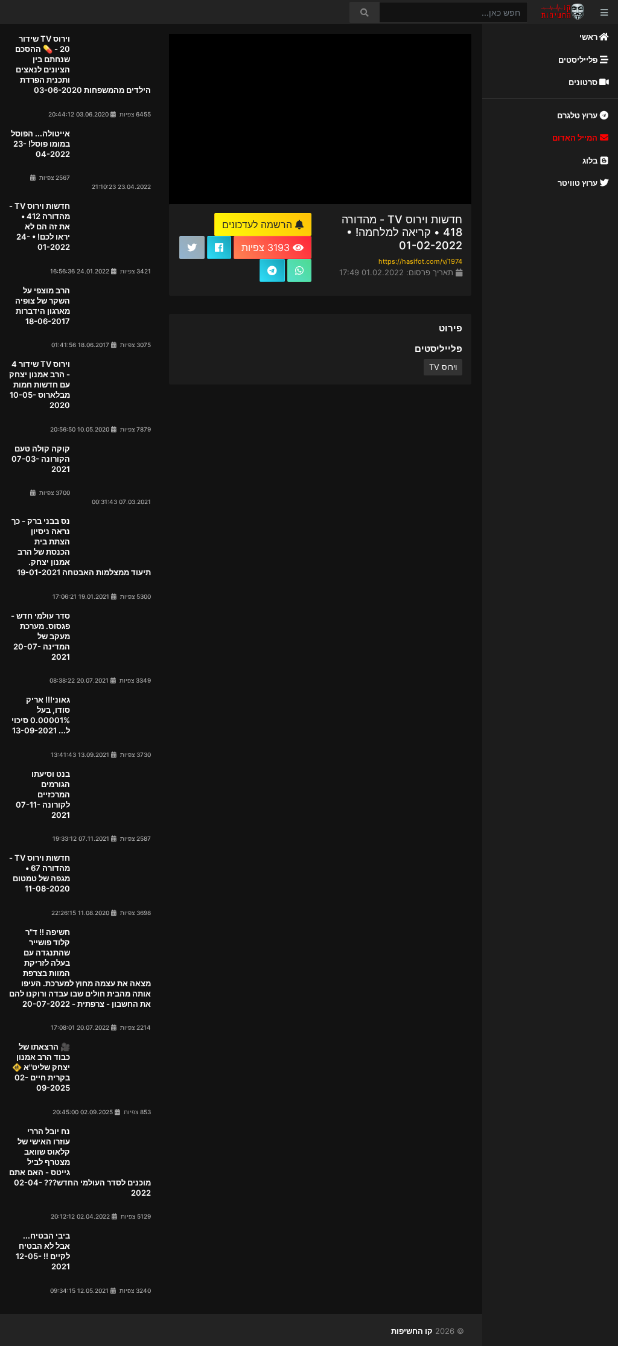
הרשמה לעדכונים (258, 224)
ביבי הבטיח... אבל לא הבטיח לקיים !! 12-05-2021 (43, 1251)
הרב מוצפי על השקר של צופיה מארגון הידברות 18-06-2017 (42, 305)
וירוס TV (443, 367)
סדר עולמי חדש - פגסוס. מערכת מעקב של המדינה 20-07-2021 (40, 636)
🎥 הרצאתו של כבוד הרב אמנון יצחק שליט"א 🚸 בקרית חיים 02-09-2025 (41, 1067)
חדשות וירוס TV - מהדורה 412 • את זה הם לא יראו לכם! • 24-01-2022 (39, 226)
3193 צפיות (267, 247)
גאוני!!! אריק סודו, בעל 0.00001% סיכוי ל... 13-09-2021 (40, 715)
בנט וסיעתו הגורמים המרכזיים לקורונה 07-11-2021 (43, 794)
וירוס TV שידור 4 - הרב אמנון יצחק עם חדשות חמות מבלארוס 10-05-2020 (39, 384)
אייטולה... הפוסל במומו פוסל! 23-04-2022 (40, 144)
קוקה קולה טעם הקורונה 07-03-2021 (40, 459)
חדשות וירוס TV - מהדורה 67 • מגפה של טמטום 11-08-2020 (39, 873)
